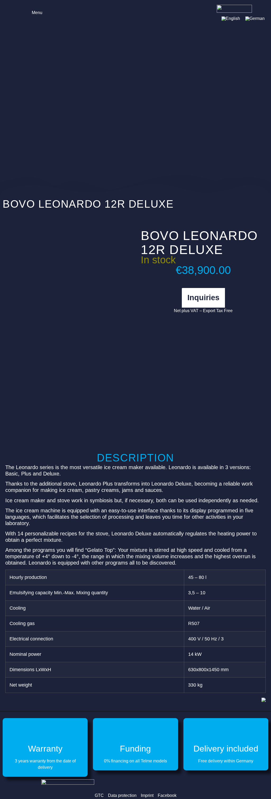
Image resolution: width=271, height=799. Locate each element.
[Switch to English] (231, 18)
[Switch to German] (255, 18)
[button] (33, 12)
